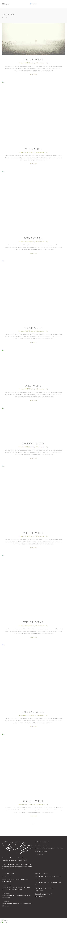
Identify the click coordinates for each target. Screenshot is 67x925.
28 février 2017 (23, 804)
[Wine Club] (33, 291)
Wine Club (33, 328)
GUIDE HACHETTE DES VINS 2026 (48, 877)
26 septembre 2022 (39, 896)
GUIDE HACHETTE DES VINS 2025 (48, 883)
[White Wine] (33, 39)
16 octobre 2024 (38, 885)
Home (4, 18)
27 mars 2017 (23, 63)
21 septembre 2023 (39, 890)
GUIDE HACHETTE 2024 (44, 888)
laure (32, 63)
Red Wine (33, 385)
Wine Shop (33, 149)
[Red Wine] (33, 365)
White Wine (33, 59)
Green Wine (33, 801)
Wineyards (33, 238)
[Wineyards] (33, 202)
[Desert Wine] (33, 423)
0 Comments (40, 63)
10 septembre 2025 (6, 877)
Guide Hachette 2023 (43, 894)
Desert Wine (33, 443)
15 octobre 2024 (5, 893)
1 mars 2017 (23, 715)
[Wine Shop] (33, 112)
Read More (33, 74)
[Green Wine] (33, 764)
